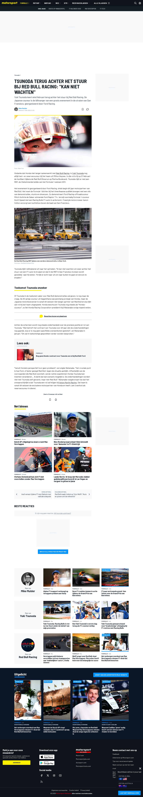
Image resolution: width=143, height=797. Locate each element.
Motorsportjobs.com (83, 759)
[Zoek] (135, 3)
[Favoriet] (82, 109)
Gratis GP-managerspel (57, 9)
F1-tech (102, 9)
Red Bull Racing (62, 173)
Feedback (116, 754)
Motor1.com (80, 755)
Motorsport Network (64, 793)
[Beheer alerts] (56, 399)
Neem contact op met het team (123, 765)
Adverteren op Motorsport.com (123, 758)
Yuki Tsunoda (78, 173)
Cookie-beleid (74, 790)
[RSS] (41, 781)
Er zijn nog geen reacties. (53, 513)
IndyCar (47, 3)
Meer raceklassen (80, 3)
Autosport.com (81, 763)
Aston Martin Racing (68, 382)
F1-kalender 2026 (75, 9)
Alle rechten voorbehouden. (82, 793)
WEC (57, 3)
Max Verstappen (90, 9)
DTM (65, 3)
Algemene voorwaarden (59, 790)
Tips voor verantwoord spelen (123, 761)
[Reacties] (88, 109)
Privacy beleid (85, 790)
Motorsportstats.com (83, 766)
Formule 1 (24, 3)
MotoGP (36, 3)
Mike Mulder (23, 108)
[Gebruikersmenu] (140, 3)
